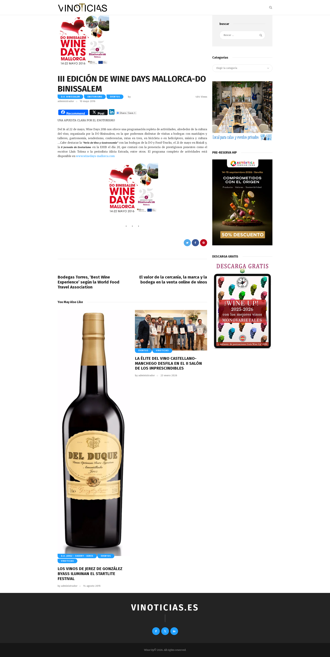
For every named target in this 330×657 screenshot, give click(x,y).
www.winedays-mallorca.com (95, 156)
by (68, 585)
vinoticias (67, 561)
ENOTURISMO (94, 97)
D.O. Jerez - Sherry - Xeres (77, 556)
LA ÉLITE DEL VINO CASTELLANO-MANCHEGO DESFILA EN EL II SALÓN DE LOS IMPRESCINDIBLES (168, 363)
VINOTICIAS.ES (165, 607)
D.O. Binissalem (70, 97)
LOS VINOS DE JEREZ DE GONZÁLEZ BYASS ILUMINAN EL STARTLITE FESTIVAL (90, 573)
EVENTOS (115, 97)
